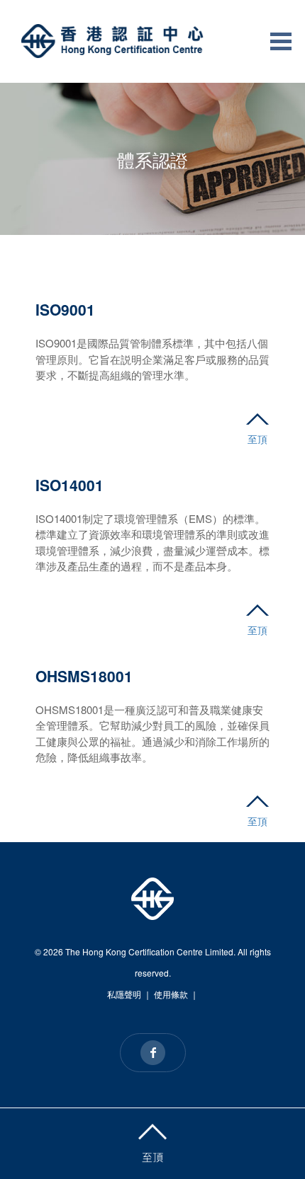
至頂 (257, 439)
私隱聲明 (124, 994)
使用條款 (171, 994)
